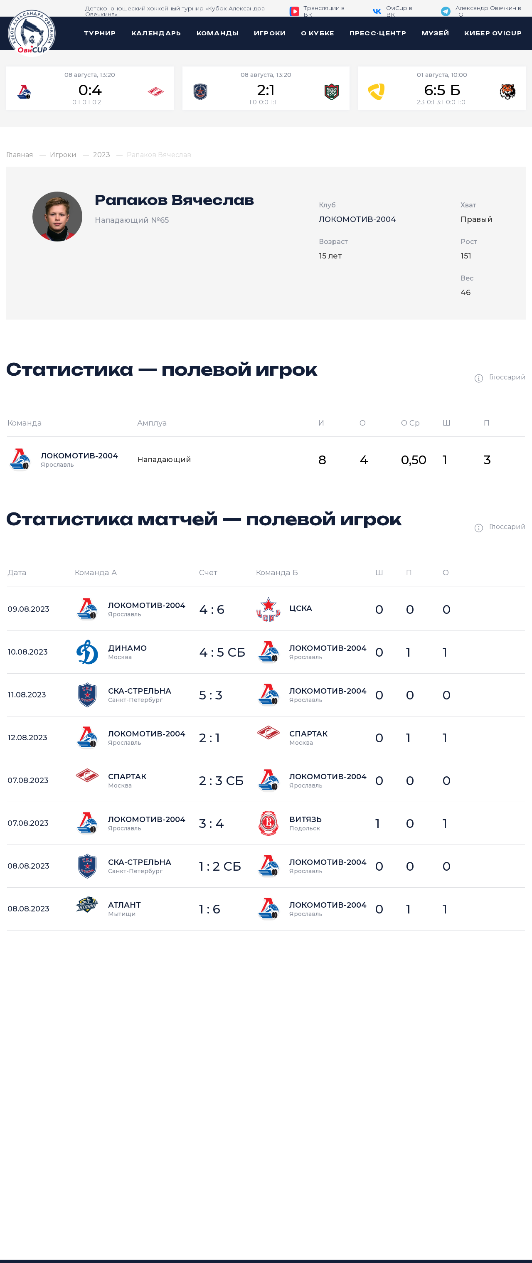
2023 (101, 155)
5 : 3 (210, 695)
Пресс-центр (378, 33)
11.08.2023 (26, 694)
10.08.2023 (27, 652)
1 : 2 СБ (220, 866)
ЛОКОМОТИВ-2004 (357, 219)
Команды (218, 33)
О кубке (317, 33)
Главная (19, 155)
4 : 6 (211, 609)
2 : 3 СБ (221, 780)
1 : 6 (209, 909)
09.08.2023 (28, 609)
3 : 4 (211, 823)
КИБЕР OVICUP (493, 33)
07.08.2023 (28, 780)
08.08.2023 (28, 866)
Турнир (100, 33)
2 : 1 (209, 738)
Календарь (156, 33)
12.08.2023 (27, 737)
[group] (90, 88)
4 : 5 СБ (222, 652)
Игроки (270, 33)
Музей (435, 33)
